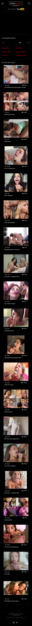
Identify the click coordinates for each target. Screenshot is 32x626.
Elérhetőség (16, 615)
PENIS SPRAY (19, 48)
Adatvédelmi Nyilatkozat (16, 614)
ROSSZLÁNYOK (5, 48)
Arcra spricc (16, 78)
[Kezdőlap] (16, 3)
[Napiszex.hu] (20, 9)
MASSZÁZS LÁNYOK (6, 51)
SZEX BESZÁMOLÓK (20, 51)
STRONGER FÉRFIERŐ (21, 55)
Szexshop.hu (5, 55)
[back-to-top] (28, 621)
